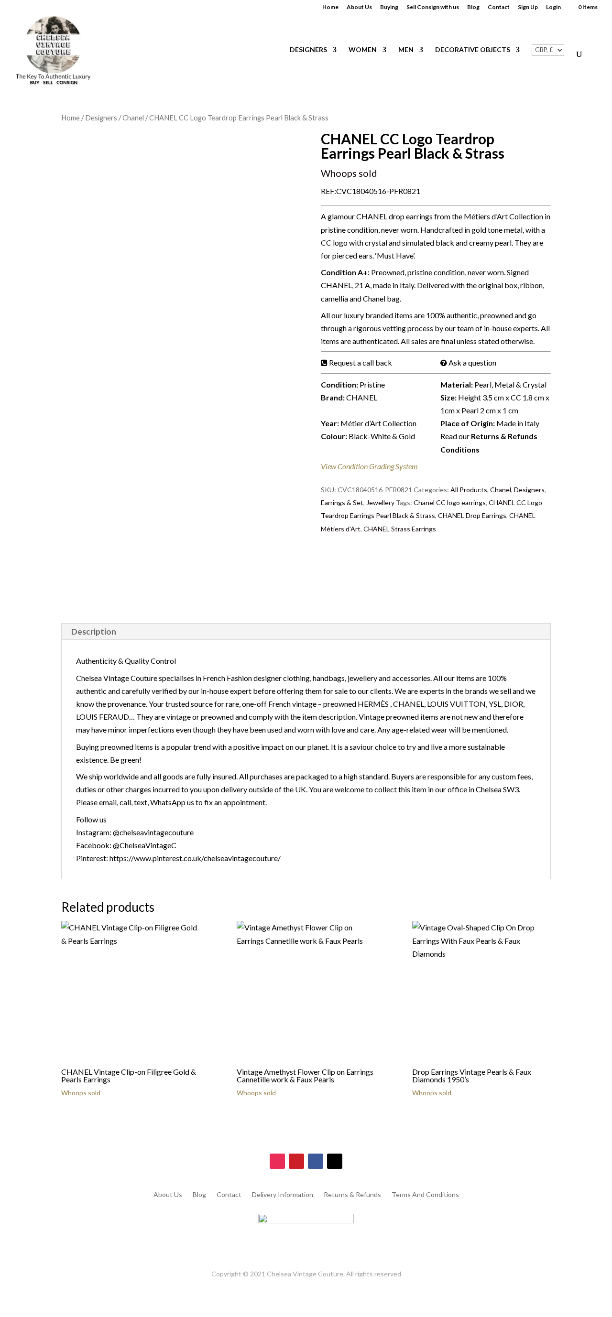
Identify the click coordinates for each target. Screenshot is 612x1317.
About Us (359, 7)
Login (553, 7)
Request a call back (360, 362)
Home (330, 7)
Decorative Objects (472, 50)
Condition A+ (344, 272)
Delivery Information (282, 1194)
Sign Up (528, 7)
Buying (389, 7)
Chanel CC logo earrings (450, 502)
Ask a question (472, 362)
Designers (308, 50)
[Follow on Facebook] (315, 1161)
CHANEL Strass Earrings (399, 529)
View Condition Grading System (369, 466)
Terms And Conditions (425, 1194)
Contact (499, 7)
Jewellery (380, 502)
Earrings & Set (342, 502)
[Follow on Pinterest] (296, 1161)
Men (406, 50)
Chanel (133, 117)
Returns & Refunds (352, 1194)
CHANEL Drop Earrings (472, 515)
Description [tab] (93, 631)
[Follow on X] (334, 1161)
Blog (473, 7)
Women (363, 50)
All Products (468, 490)
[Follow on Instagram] (277, 1161)
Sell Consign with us (432, 7)
